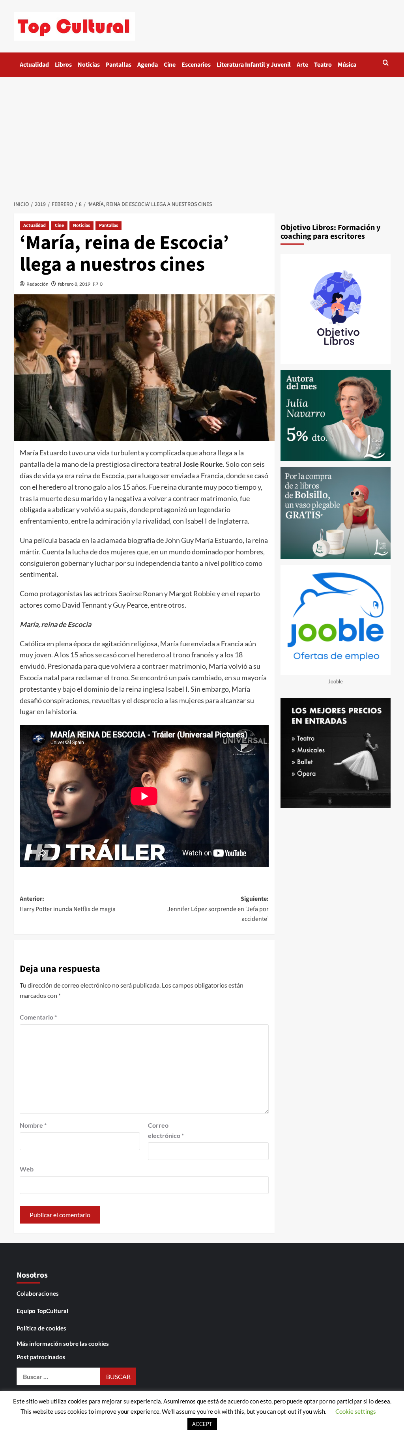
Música (347, 64)
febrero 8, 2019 (74, 284)
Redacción (37, 284)
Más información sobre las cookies (63, 1343)
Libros (63, 64)
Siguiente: (218, 908)
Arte (302, 64)
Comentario (38, 1017)
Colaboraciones (38, 1293)
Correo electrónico (166, 1130)
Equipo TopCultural (42, 1310)
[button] (386, 62)
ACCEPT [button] (202, 1424)
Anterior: (68, 903)
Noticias (89, 64)
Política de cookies (41, 1328)
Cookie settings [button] (355, 1411)
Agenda (147, 64)
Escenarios (196, 64)
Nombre (33, 1125)
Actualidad (34, 64)
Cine (170, 64)
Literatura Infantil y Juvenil (254, 64)
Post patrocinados (41, 1356)
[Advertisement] (202, 136)
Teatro (323, 64)
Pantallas (118, 64)
